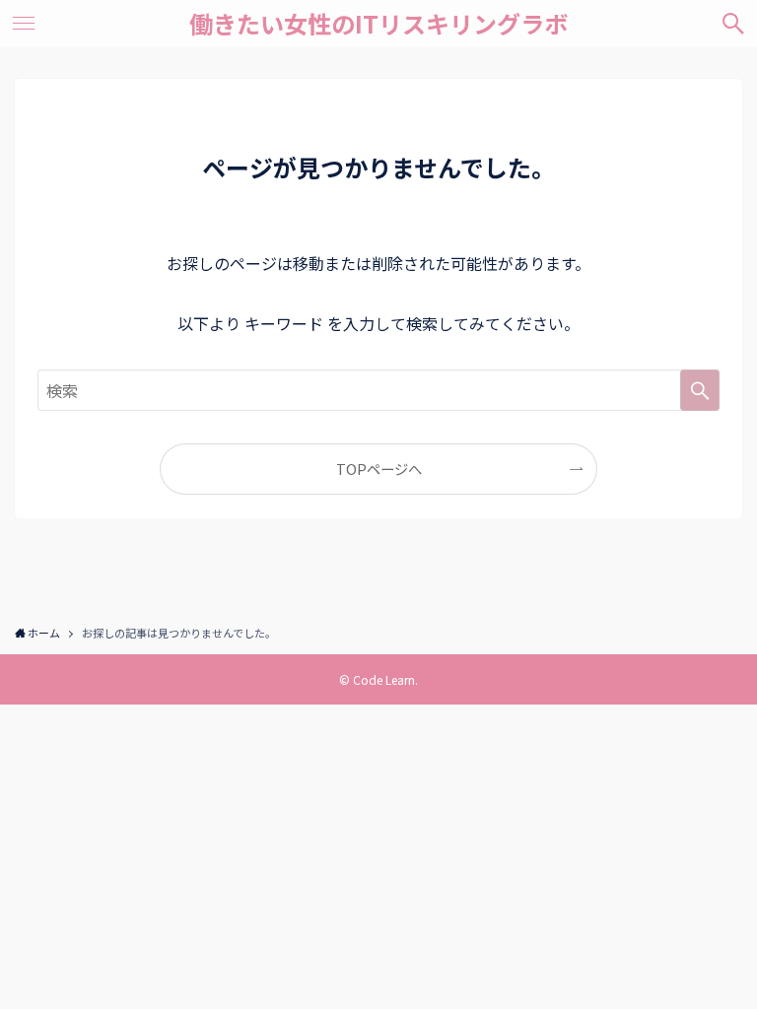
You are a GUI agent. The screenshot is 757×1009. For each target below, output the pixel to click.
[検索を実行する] (700, 390)
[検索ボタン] (733, 23)
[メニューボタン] (23, 23)
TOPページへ (379, 468)
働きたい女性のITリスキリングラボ (378, 23)
